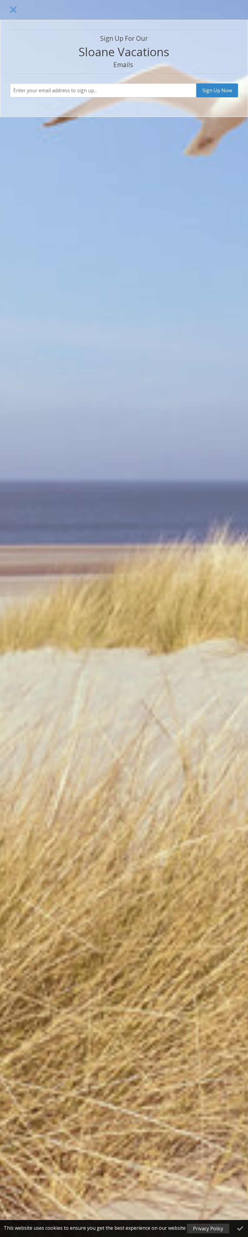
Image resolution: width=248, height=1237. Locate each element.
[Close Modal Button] (13, 10)
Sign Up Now (217, 90)
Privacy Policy (208, 1228)
